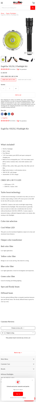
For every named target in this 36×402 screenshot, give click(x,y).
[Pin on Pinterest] (12, 114)
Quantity (3, 84)
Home (2, 13)
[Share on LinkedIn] (9, 114)
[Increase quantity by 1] (15, 88)
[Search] (32, 8)
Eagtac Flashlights (11, 13)
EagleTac (5, 118)
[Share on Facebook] (2, 114)
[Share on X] (5, 114)
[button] (4, 59)
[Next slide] (34, 59)
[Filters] (3, 333)
